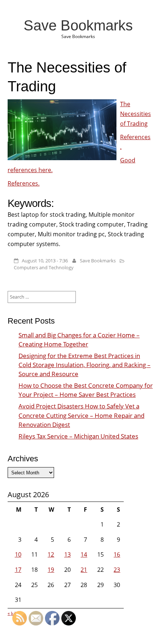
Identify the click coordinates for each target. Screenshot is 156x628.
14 (84, 554)
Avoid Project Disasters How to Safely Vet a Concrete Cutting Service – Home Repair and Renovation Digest (81, 415)
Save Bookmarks (78, 25)
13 (67, 554)
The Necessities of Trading (135, 114)
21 (84, 570)
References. (24, 183)
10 (18, 554)
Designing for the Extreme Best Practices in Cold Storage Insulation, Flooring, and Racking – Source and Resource (85, 365)
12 (51, 554)
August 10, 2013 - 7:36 (45, 260)
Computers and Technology (44, 267)
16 (117, 554)
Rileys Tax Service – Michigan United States (78, 436)
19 (51, 570)
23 (117, 570)
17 (18, 570)
